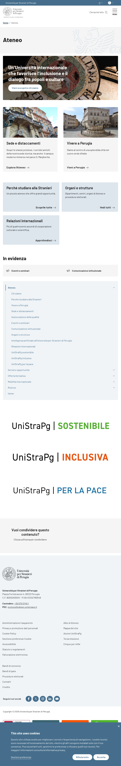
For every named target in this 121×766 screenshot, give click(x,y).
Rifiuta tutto (82, 757)
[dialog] (60, 744)
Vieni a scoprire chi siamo (25, 87)
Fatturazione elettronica (14, 654)
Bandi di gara (9, 671)
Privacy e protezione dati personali (20, 628)
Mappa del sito (70, 628)
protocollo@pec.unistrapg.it (22, 607)
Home (5, 23)
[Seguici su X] (36, 699)
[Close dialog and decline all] (119, 724)
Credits (6, 687)
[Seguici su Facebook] (29, 699)
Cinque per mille (71, 644)
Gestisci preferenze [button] (21, 757)
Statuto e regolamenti (13, 649)
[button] (101, 3)
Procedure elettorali (12, 676)
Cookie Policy (9, 633)
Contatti (6, 681)
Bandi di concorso (11, 665)
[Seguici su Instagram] (43, 699)
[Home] (14, 12)
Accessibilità (9, 644)
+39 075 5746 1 (21, 603)
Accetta (101, 757)
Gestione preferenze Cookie (16, 638)
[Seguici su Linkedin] (50, 699)
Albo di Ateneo (71, 622)
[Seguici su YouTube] (57, 699)
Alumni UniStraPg (72, 633)
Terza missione (71, 638)
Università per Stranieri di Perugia (21, 3)
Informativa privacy (55, 750)
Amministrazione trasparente (17, 622)
